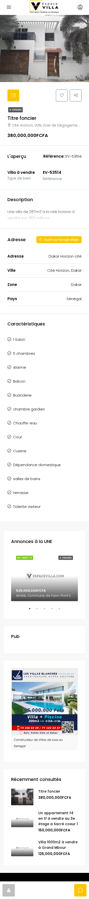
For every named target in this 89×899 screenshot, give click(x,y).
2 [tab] (39, 610)
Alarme (19, 367)
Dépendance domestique (37, 464)
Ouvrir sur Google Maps (61, 239)
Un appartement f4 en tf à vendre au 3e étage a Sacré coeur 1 (58, 818)
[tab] (13, 95)
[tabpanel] (44, 576)
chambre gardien (29, 409)
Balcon (19, 381)
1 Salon (19, 339)
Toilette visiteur (27, 506)
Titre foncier (49, 791)
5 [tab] (61, 610)
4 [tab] (54, 610)
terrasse (20, 492)
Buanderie (22, 395)
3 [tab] (46, 610)
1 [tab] (32, 610)
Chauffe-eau (25, 423)
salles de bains (26, 478)
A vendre (15, 110)
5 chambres (24, 353)
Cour (17, 437)
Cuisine (19, 450)
